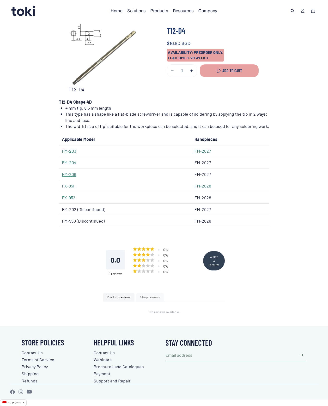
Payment (102, 373)
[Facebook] (12, 392)
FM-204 (69, 162)
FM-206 (69, 174)
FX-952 (68, 197)
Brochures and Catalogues (119, 366)
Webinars (103, 359)
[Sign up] (301, 355)
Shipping (30, 373)
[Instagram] (21, 392)
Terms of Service (38, 359)
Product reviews (119, 297)
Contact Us (32, 352)
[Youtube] (29, 392)
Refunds (29, 380)
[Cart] (313, 11)
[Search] (292, 11)
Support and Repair (112, 380)
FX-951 (68, 185)
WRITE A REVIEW (214, 260)
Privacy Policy (35, 366)
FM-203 (69, 151)
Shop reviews (150, 297)
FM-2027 (202, 151)
